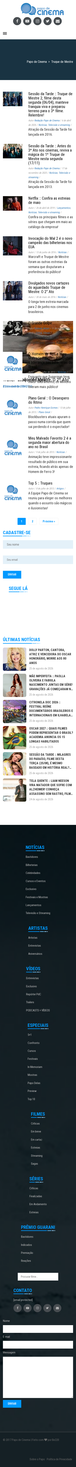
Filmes (46, 332)
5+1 (30, 1035)
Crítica (38, 332)
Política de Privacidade (59, 1459)
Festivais (33, 1059)
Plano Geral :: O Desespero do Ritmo (48, 400)
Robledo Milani (41, 328)
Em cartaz (36, 1139)
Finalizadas (35, 1196)
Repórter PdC (33, 994)
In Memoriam (35, 1067)
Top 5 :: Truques (40, 483)
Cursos (32, 1051)
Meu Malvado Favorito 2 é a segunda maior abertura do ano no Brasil (49, 442)
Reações (26, 1261)
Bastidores (32, 857)
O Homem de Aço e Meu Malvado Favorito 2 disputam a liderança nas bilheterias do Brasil (50, 360)
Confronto (34, 1043)
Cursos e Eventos (36, 881)
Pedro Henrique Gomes (45, 407)
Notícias (61, 372)
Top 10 (31, 1099)
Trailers (30, 1002)
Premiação (27, 1253)
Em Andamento (38, 1204)
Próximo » (49, 521)
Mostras (32, 1075)
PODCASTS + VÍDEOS (38, 1010)
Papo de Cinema (21, 1440)
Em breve (36, 1131)
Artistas (32, 937)
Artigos (60, 488)
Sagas (34, 1163)
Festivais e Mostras (37, 897)
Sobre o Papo (37, 1459)
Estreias (35, 1147)
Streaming (36, 1155)
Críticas (35, 1123)
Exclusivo (31, 889)
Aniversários (35, 954)
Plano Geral (44, 412)
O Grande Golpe (40, 323)
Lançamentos (33, 905)
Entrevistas (34, 945)
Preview (32, 1091)
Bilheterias (32, 865)
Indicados (26, 1245)
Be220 (55, 1440)
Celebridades (33, 873)
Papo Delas (34, 1083)
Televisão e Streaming (38, 913)
